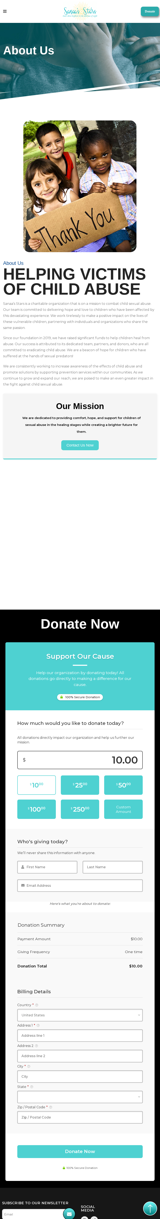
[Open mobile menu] (5, 11)
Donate (150, 11)
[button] (80, 445)
